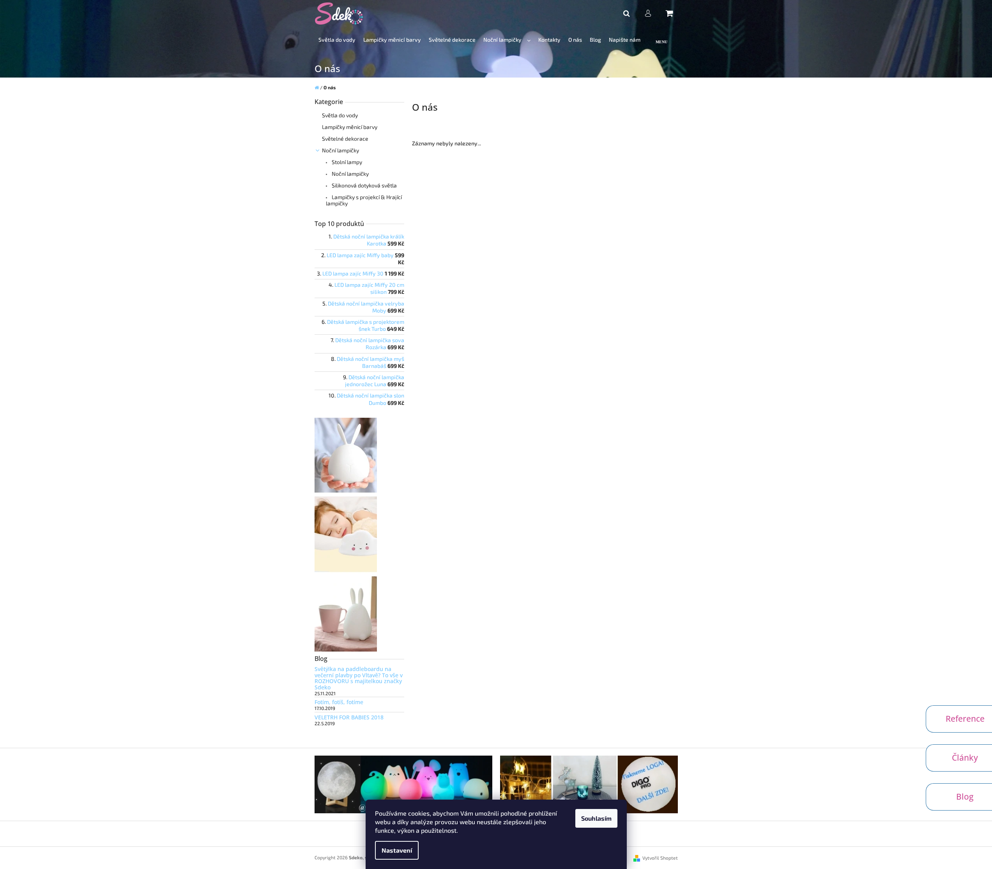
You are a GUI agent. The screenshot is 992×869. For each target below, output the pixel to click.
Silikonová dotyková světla (364, 185)
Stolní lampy (346, 162)
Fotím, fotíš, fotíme (339, 702)
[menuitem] (337, 40)
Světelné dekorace (345, 138)
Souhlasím (596, 818)
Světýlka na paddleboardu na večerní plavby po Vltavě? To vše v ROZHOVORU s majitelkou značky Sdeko (359, 678)
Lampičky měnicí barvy (349, 127)
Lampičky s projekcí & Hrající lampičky (364, 200)
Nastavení (397, 850)
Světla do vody (340, 115)
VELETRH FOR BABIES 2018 (349, 717)
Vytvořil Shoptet (660, 857)
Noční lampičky (340, 150)
